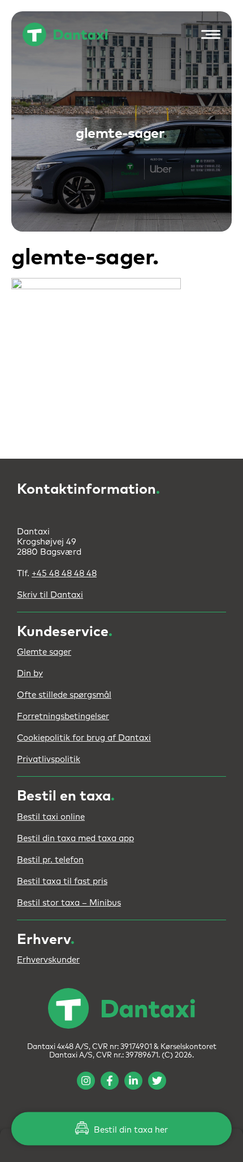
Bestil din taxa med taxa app (75, 838)
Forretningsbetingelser (63, 716)
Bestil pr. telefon (50, 860)
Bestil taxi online (51, 817)
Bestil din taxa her (130, 1130)
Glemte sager (44, 652)
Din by (30, 673)
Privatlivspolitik (48, 759)
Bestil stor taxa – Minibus (69, 903)
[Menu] (208, 34)
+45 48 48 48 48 (64, 573)
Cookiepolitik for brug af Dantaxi (84, 738)
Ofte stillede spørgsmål (64, 695)
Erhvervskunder (48, 960)
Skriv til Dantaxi (50, 595)
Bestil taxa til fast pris (62, 881)
